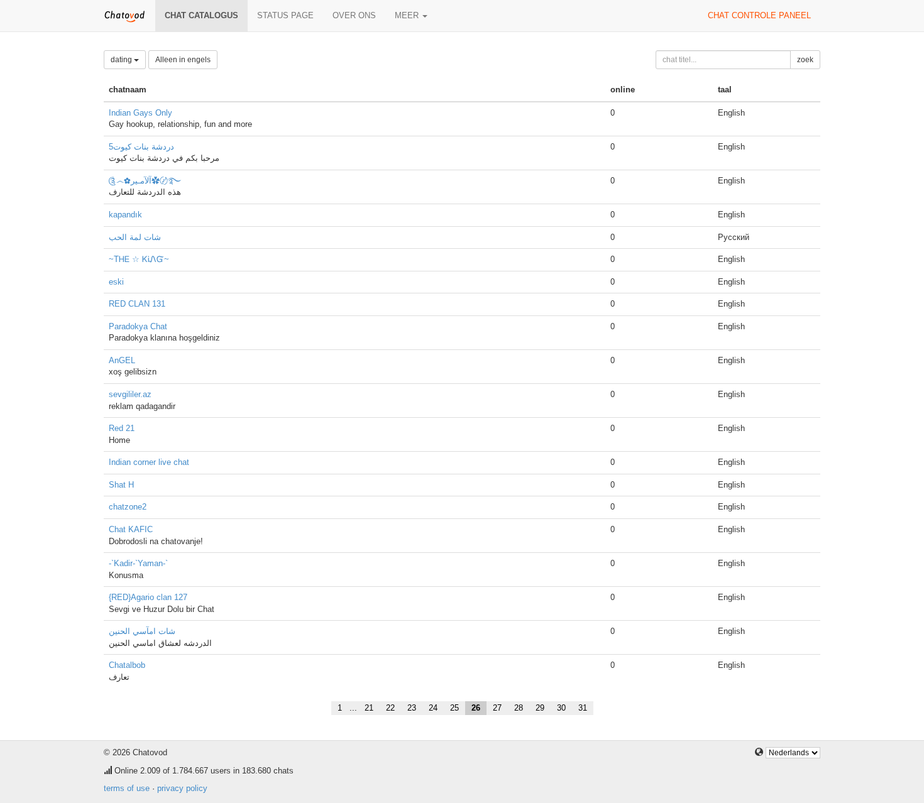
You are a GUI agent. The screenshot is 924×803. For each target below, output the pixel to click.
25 (454, 708)
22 (390, 708)
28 (518, 708)
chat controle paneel (759, 15)
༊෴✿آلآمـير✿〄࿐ (145, 180)
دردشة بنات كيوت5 (141, 146)
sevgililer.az (130, 394)
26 (475, 708)
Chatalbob (127, 665)
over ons (354, 15)
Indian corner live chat (149, 462)
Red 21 (122, 428)
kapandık (125, 214)
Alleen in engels (183, 59)
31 (582, 708)
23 (411, 708)
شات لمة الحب (135, 237)
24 (433, 708)
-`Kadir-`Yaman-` (138, 563)
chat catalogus (201, 15)
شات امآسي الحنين (142, 631)
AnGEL (122, 360)
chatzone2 (127, 506)
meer (408, 15)
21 (369, 708)
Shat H (121, 484)
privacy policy (182, 788)
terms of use (127, 788)
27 (497, 708)
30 (561, 708)
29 (540, 708)
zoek (805, 59)
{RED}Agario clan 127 (148, 597)
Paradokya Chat (138, 326)
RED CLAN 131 (137, 304)
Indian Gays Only (140, 112)
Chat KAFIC (131, 529)
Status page (285, 15)
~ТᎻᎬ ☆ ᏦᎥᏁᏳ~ (139, 259)
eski (116, 282)
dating (122, 59)
